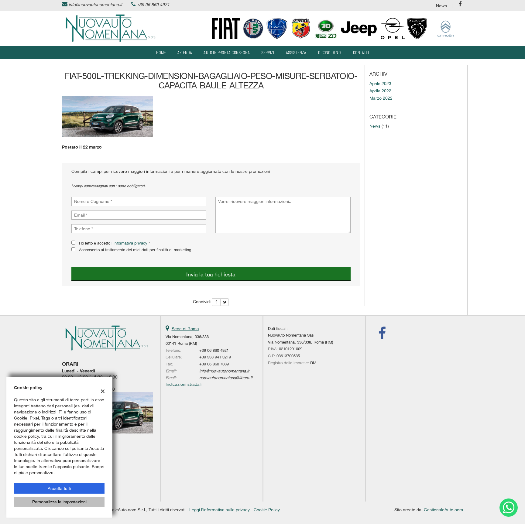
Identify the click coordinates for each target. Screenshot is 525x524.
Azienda (184, 52)
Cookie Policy (267, 509)
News (441, 5)
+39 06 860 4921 (153, 4)
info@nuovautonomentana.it (95, 4)
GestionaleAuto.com (443, 509)
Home (161, 52)
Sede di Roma (185, 328)
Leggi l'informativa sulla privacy (219, 509)
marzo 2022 (381, 98)
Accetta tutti (59, 488)
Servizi (267, 52)
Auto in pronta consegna (227, 52)
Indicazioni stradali (183, 384)
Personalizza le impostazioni (59, 501)
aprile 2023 (380, 83)
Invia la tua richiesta (210, 274)
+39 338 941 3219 (215, 356)
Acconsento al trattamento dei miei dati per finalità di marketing (135, 249)
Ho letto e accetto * (114, 243)
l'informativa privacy (129, 243)
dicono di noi (330, 52)
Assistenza (296, 52)
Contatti (361, 52)
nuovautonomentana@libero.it (225, 377)
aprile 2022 (380, 90)
